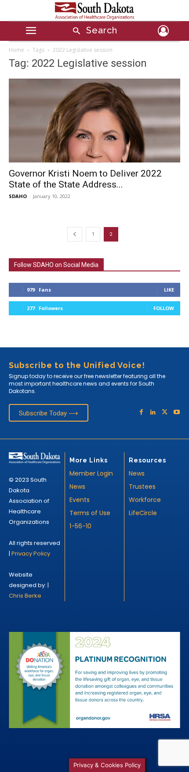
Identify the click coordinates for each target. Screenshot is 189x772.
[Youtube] (176, 412)
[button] (92, 31)
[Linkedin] (153, 412)
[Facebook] (141, 412)
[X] (164, 412)
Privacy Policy (30, 553)
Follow (163, 308)
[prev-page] (74, 234)
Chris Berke (25, 596)
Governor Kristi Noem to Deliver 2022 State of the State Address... (85, 179)
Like (169, 289)
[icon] (163, 32)
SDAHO (18, 196)
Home (16, 50)
